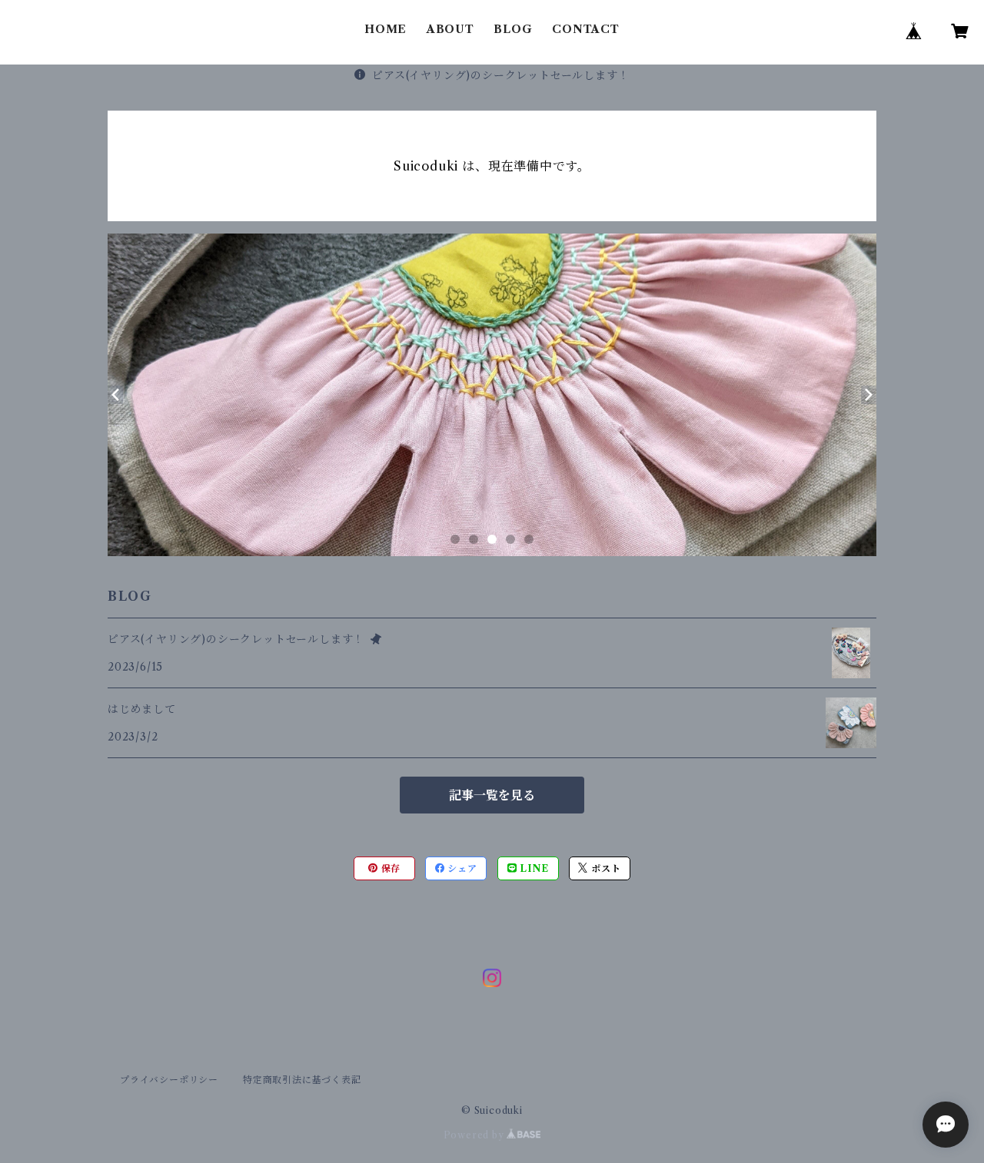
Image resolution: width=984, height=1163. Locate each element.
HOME (385, 29)
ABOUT (450, 29)
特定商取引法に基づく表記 (302, 1079)
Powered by (475, 1135)
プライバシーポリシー (169, 1079)
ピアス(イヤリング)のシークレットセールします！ (500, 75)
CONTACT (586, 29)
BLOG (513, 29)
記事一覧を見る (492, 795)
